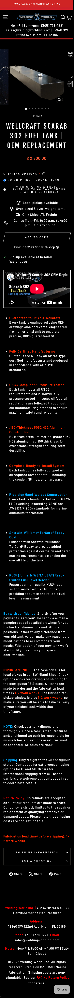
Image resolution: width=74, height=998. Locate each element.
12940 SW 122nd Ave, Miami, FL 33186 (37, 926)
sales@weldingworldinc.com (28, 30)
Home (36, 116)
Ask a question (37, 861)
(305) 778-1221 (52, 25)
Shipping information (37, 852)
